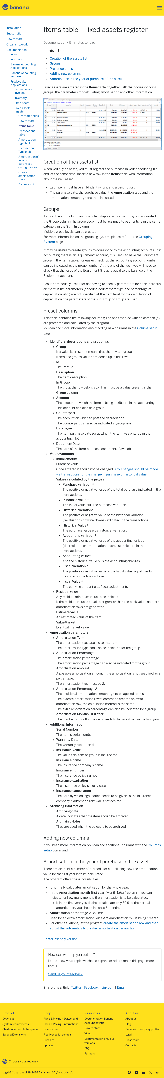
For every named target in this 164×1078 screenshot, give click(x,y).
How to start (14, 39)
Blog (128, 1024)
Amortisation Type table (27, 141)
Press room (132, 1040)
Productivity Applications (18, 83)
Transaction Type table (26, 150)
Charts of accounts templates (20, 1029)
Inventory (20, 98)
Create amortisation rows (26, 176)
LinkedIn (107, 987)
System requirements (15, 1024)
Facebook (91, 987)
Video (87, 1033)
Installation (13, 28)
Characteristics (28, 116)
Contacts (131, 1045)
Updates (48, 1045)
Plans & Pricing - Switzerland (60, 1018)
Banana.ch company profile (142, 1029)
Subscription (14, 33)
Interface (16, 59)
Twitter (76, 987)
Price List (48, 1040)
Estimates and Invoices (23, 91)
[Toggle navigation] (158, 8)
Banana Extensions (14, 1034)
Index (13, 54)
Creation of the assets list (68, 58)
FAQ (86, 1048)
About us (131, 1018)
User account (51, 1029)
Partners (89, 1053)
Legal (128, 1034)
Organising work (17, 44)
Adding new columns (65, 74)
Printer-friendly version (60, 939)
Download (8, 1018)
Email (121, 987)
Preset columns (61, 69)
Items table (26, 126)
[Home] (15, 8)
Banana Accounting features (23, 74)
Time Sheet (21, 103)
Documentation (16, 50)
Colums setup (147, 328)
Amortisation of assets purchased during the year (28, 162)
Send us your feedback (65, 974)
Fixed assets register (22, 109)
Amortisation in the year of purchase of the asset (86, 79)
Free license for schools (57, 1034)
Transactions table (26, 132)
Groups (55, 63)
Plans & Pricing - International (61, 1024)
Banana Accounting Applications (23, 66)
